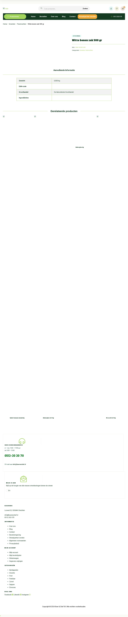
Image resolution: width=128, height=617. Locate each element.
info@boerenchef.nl (19, 464)
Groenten (12, 24)
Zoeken (85, 8)
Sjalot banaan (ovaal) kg (17, 418)
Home (5, 24)
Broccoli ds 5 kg (111, 418)
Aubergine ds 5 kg (48, 418)
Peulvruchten (21, 24)
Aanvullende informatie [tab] (64, 70)
